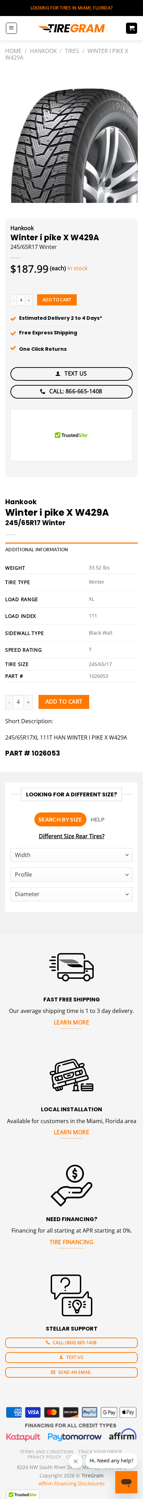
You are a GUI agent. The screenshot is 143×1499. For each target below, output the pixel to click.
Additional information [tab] (36, 549)
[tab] (60, 819)
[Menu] (11, 28)
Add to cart (57, 300)
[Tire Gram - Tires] (71, 28)
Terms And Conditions (47, 1452)
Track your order (99, 1452)
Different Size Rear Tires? (71, 836)
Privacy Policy (44, 1457)
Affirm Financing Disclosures (72, 1483)
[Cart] (131, 28)
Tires (72, 51)
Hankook (43, 51)
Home (13, 51)
